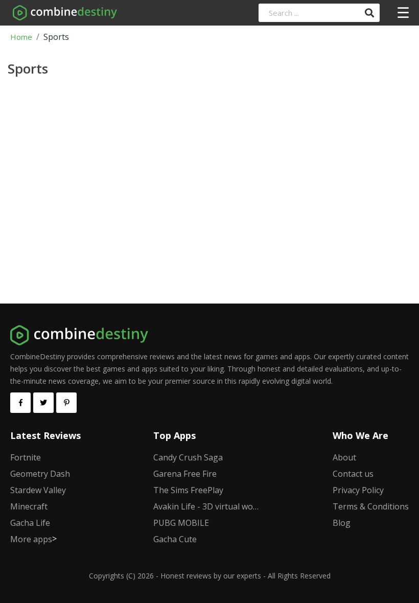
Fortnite (25, 457)
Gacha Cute (175, 539)
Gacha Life (30, 522)
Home (21, 37)
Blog (342, 522)
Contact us (353, 473)
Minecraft (29, 506)
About (344, 457)
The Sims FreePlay (188, 490)
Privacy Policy (358, 490)
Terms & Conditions (371, 506)
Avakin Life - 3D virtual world (207, 506)
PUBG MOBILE (181, 522)
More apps (31, 539)
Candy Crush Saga (188, 457)
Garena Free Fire (185, 473)
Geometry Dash (40, 473)
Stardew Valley (38, 490)
